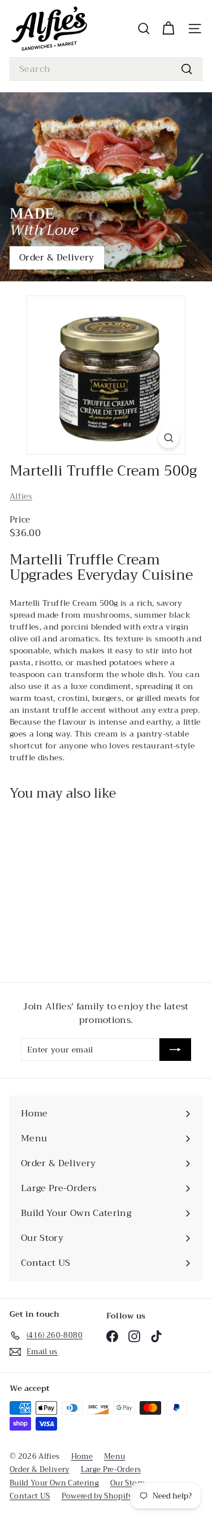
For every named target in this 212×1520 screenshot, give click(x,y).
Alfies (21, 496)
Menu (114, 1456)
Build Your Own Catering (54, 1482)
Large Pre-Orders (111, 1469)
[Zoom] (168, 437)
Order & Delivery (56, 258)
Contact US (30, 1495)
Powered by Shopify (97, 1495)
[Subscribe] (175, 1049)
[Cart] (168, 28)
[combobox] (106, 69)
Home (82, 1456)
